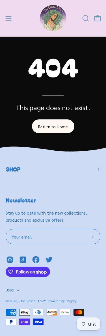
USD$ (10, 290)
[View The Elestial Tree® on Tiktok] (23, 259)
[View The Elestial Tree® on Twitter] (49, 259)
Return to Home (53, 126)
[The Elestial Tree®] (53, 18)
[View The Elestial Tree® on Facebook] (36, 259)
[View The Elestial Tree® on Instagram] (10, 259)
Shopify (71, 301)
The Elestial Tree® (32, 301)
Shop (13, 169)
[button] (85, 18)
